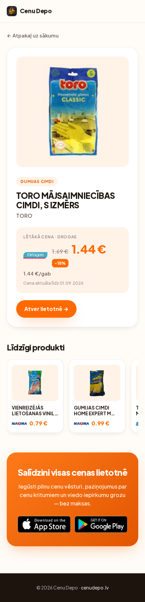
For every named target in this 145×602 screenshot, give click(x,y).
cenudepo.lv (95, 588)
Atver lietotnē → (46, 308)
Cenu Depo (36, 11)
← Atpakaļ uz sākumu (33, 35)
